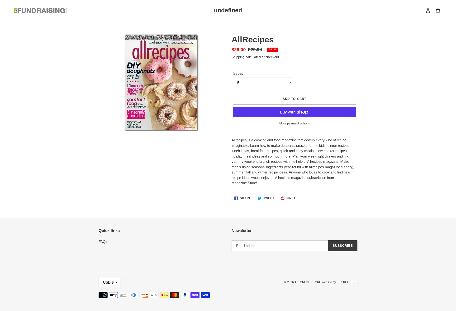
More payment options (294, 123)
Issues (238, 73)
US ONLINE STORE (308, 282)
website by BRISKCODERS (339, 282)
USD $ (108, 282)
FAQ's (103, 242)
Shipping (238, 57)
